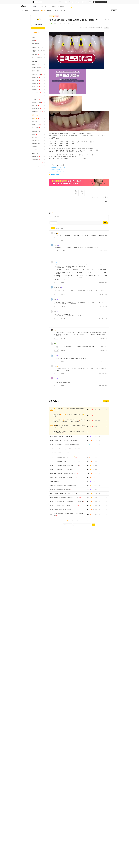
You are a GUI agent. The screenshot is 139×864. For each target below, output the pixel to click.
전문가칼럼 (62, 10)
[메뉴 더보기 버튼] (108, 20)
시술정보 (49, 10)
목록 (106, 201)
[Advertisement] (79, 207)
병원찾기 (27, 10)
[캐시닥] (25, 6)
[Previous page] (65, 520)
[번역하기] (106, 20)
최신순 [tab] (57, 228)
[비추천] (58, 240)
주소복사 (106, 27)
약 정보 (56, 10)
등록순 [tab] (62, 228)
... (90, 520)
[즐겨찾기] (58, 401)
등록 (105, 222)
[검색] (69, 6)
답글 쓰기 (63, 240)
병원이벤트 (35, 10)
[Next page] (93, 520)
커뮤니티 (43, 10)
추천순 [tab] (53, 228)
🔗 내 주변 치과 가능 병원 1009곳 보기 (58, 171)
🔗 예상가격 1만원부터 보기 (55, 169)
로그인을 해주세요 (38, 28)
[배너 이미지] (79, 182)
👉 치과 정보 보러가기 (54, 174)
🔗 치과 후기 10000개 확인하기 (56, 167)
